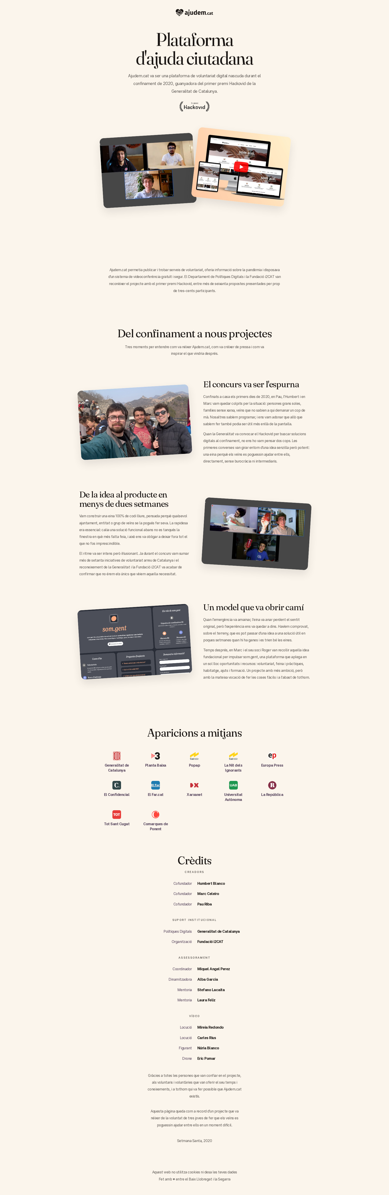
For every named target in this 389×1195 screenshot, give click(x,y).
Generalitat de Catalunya (218, 931)
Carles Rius (206, 1037)
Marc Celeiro (208, 893)
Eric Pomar (206, 1058)
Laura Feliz (206, 1000)
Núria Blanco (208, 1048)
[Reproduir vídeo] (241, 167)
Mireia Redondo (210, 1027)
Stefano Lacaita (211, 990)
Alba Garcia (207, 979)
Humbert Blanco (211, 883)
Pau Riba (204, 904)
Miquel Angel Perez (213, 969)
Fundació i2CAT (210, 941)
